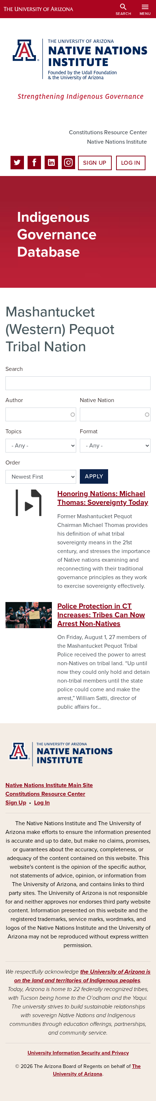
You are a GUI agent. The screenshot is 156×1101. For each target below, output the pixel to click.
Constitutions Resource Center (108, 132)
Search (14, 369)
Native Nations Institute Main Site (49, 785)
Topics (13, 431)
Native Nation (97, 400)
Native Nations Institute (117, 142)
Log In (130, 163)
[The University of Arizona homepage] (43, 9)
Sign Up (94, 163)
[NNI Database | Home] (78, 70)
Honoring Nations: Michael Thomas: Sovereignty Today (102, 498)
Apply (94, 476)
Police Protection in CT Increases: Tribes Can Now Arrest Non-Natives (101, 615)
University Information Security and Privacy (78, 1053)
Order (12, 462)
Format (89, 431)
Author (14, 400)
